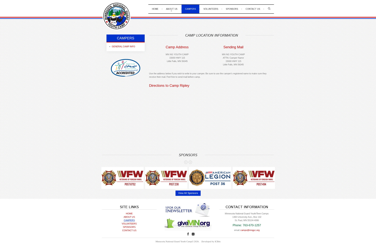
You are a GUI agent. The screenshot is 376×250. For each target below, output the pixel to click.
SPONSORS (232, 9)
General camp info (123, 46)
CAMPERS (190, 9)
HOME (155, 9)
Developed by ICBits (211, 241)
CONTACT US (253, 9)
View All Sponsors (188, 193)
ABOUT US (171, 9)
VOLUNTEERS (210, 9)
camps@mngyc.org (250, 230)
